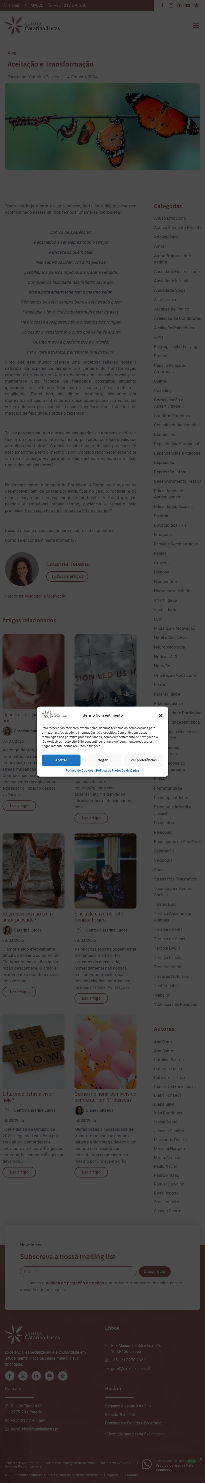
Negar (103, 760)
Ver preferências (144, 760)
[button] (160, 715)
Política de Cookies (80, 770)
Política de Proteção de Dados (118, 770)
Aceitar (61, 760)
